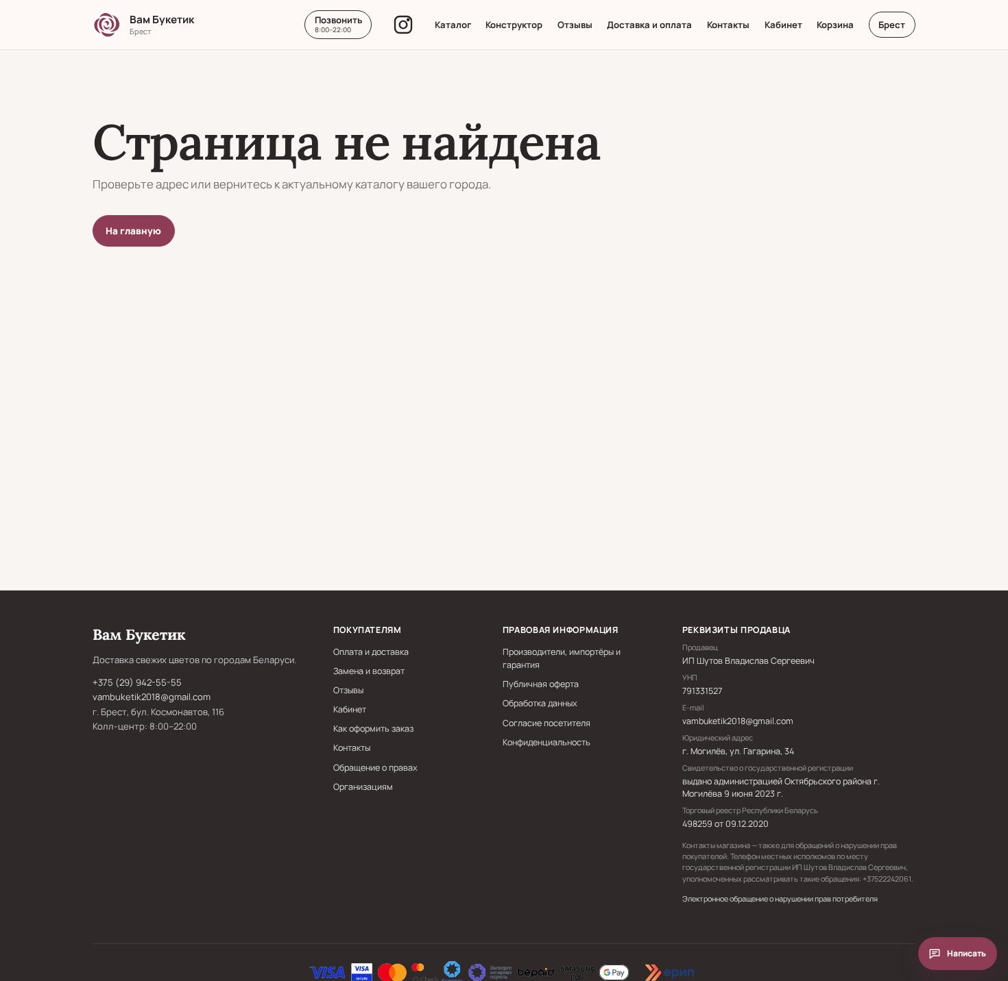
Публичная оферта (541, 684)
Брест (891, 24)
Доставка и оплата (649, 24)
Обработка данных (540, 703)
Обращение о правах (375, 767)
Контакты (728, 24)
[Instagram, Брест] (403, 24)
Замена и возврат (369, 671)
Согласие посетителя (546, 723)
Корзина (835, 24)
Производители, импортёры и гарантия (562, 658)
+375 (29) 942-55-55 (137, 682)
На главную (133, 231)
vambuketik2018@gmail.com (152, 697)
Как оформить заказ (373, 728)
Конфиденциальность (546, 742)
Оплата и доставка (371, 652)
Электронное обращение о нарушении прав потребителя (780, 898)
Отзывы (574, 24)
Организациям (363, 787)
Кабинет (783, 24)
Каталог (453, 24)
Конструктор (513, 24)
